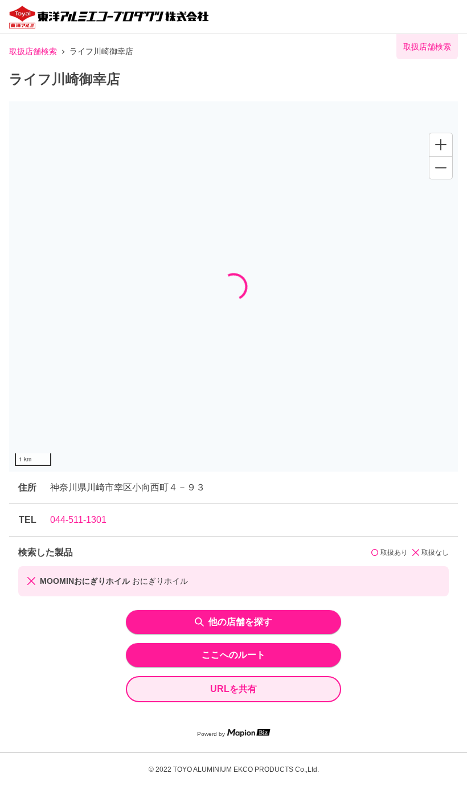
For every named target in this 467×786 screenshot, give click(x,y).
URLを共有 (233, 689)
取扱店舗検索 (33, 51)
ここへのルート (233, 655)
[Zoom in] (440, 144)
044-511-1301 (78, 520)
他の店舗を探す (240, 622)
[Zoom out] (440, 167)
